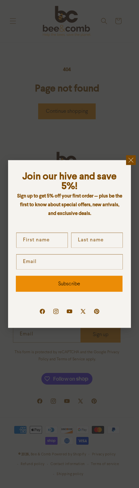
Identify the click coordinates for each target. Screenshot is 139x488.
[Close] (131, 160)
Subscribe (69, 283)
